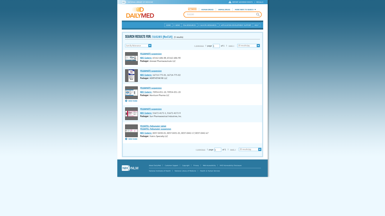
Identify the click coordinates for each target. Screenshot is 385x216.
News (177, 25)
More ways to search (244, 9)
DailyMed (140, 12)
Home (168, 25)
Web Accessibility (209, 165)
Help (256, 25)
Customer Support (171, 165)
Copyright (185, 165)
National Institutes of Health (160, 171)
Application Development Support (236, 25)
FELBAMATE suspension (151, 53)
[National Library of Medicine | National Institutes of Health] (130, 168)
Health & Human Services (210, 171)
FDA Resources (189, 25)
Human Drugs (207, 9)
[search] (257, 14)
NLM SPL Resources (208, 25)
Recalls (259, 2)
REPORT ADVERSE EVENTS (242, 2)
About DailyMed (155, 165)
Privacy (196, 165)
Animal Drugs (224, 9)
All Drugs (192, 9)
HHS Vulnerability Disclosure (231, 165)
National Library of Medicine (140, 2)
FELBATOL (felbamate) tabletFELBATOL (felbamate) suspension (155, 127)
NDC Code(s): (146, 58)
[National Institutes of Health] (125, 2)
